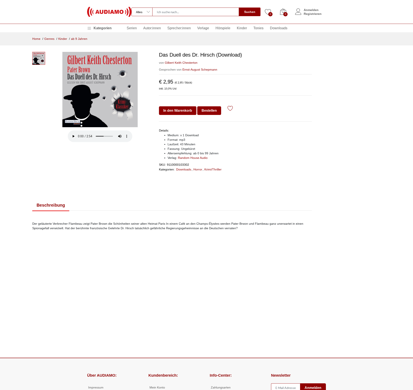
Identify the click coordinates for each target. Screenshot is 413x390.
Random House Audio (193, 157)
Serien (132, 28)
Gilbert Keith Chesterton (181, 62)
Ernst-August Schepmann (199, 69)
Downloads (278, 28)
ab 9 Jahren (79, 38)
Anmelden (311, 10)
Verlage (203, 28)
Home (36, 38)
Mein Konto (157, 387)
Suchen (249, 12)
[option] (100, 89)
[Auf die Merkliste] (230, 109)
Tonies (258, 28)
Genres (49, 38)
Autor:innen (152, 28)
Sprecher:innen (179, 28)
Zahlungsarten (221, 387)
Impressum (95, 387)
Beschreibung (51, 205)
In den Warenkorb (177, 110)
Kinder (242, 28)
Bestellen (209, 110)
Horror (197, 169)
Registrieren (313, 13)
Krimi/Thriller (213, 169)
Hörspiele (223, 28)
